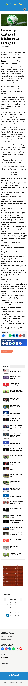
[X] (17, 343)
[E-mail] (20, 335)
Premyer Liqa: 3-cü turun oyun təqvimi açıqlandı (15, 442)
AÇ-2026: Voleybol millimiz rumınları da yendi (16, 419)
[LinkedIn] (17, 335)
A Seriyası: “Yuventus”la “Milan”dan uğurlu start (15, 554)
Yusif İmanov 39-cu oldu (15, 515)
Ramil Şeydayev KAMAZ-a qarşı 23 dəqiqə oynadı (15, 406)
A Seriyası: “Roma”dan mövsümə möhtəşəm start (16, 384)
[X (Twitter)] (7, 335)
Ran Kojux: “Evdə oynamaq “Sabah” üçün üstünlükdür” (16, 456)
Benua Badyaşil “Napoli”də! (16, 527)
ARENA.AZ (14, 675)
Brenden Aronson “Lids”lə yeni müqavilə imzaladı (16, 489)
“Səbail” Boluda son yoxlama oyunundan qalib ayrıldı (16, 412)
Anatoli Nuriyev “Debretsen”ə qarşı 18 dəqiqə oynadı (16, 502)
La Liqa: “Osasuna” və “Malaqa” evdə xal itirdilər (15, 370)
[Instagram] (6, 343)
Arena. (2, 61)
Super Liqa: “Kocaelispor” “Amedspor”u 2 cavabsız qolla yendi (16, 392)
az (5, 61)
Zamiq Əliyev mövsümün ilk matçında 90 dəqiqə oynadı (16, 533)
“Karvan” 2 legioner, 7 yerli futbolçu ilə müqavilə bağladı (16, 449)
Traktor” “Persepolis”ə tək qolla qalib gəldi (16, 399)
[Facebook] (3, 335)
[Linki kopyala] (23, 335)
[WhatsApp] (10, 335)
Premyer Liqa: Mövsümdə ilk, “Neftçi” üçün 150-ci (16, 521)
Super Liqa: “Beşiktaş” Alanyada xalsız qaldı (15, 547)
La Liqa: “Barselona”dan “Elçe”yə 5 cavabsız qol (15, 540)
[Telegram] (13, 335)
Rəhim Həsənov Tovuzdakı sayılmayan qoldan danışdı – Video (16, 427)
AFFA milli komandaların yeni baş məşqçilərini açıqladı (16, 495)
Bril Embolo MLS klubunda (16, 462)
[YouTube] (20, 343)
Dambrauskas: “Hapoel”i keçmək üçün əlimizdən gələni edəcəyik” (15, 435)
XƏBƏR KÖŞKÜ (6, 366)
